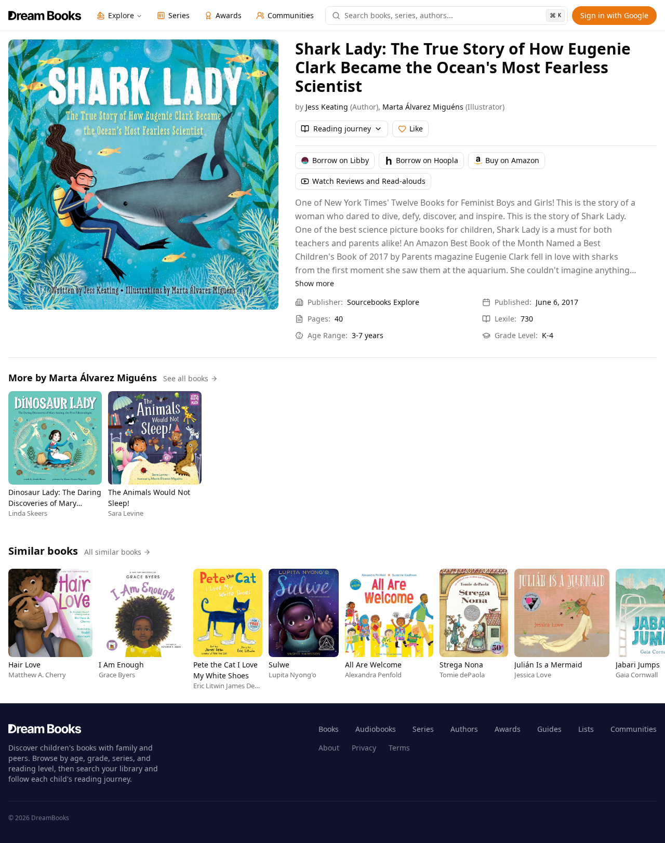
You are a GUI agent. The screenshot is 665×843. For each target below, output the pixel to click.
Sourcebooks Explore (383, 302)
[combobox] (452, 15)
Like (416, 128)
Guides (549, 729)
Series (423, 729)
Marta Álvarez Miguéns (422, 107)
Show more (314, 283)
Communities (633, 729)
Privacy (364, 748)
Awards (508, 729)
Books (328, 729)
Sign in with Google (614, 15)
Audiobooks (375, 729)
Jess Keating (326, 107)
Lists (586, 729)
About (328, 748)
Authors (464, 729)
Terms (399, 748)
